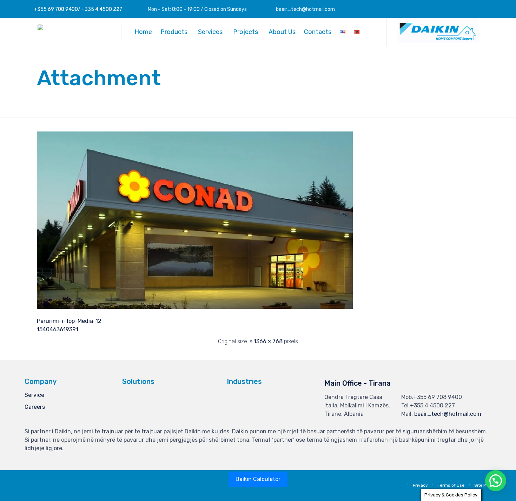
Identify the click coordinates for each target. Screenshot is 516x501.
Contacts (317, 32)
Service (34, 395)
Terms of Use (451, 485)
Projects (245, 32)
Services (210, 32)
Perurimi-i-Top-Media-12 (69, 321)
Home (143, 32)
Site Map (482, 485)
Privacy (420, 485)
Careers (35, 407)
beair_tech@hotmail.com (447, 414)
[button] (438, 41)
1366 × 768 (268, 341)
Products (173, 32)
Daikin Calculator (258, 479)
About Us (282, 32)
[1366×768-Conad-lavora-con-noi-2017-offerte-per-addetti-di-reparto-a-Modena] (195, 307)
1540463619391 (57, 329)
